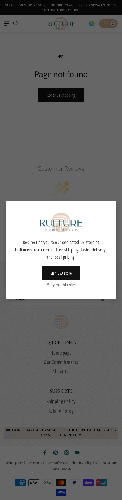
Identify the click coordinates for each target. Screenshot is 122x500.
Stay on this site (61, 284)
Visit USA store (61, 273)
